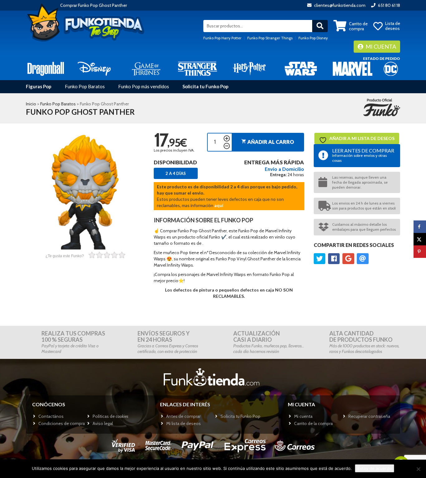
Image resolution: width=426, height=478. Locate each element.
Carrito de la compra (313, 423)
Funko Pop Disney (313, 38)
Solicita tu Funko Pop (205, 86)
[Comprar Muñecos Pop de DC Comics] (390, 68)
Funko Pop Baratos (85, 86)
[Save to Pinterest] (420, 251)
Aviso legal (103, 423)
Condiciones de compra (61, 423)
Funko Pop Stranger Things (270, 38)
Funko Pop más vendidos (143, 86)
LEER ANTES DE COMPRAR (363, 155)
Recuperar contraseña (369, 416)
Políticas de (110, 416)
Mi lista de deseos (183, 423)
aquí (218, 205)
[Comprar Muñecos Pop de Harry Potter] (249, 68)
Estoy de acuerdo (374, 468)
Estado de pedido (381, 58)
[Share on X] (420, 239)
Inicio (31, 104)
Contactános (51, 416)
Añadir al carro (267, 142)
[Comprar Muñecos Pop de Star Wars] (300, 68)
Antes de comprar (183, 416)
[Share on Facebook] (420, 226)
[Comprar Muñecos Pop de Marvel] (352, 68)
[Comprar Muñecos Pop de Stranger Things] (197, 68)
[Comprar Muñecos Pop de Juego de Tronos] (146, 68)
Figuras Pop (38, 86)
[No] (418, 469)
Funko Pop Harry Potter (222, 38)
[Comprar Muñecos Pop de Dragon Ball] (45, 68)
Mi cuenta (380, 46)
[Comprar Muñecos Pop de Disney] (94, 68)
